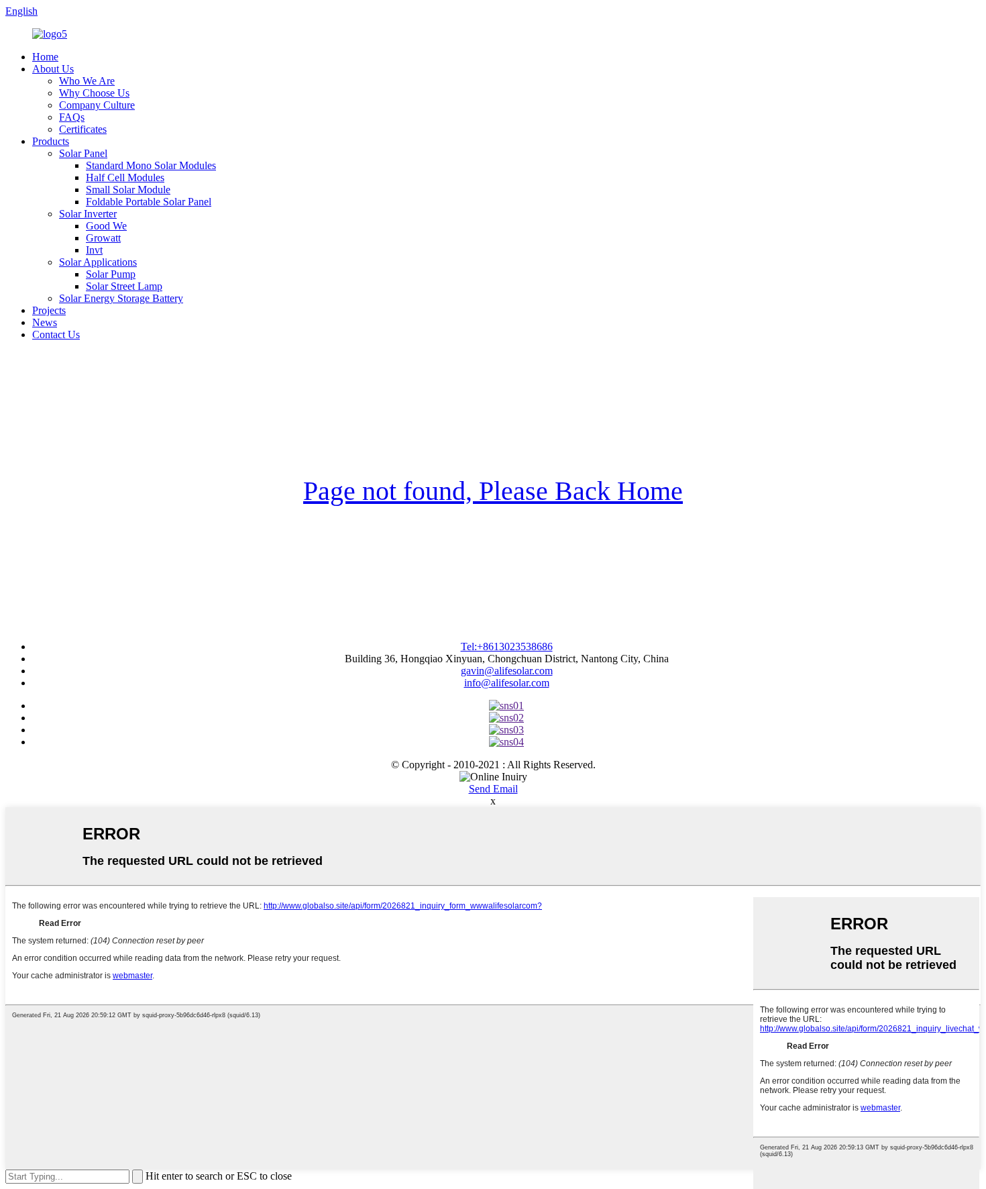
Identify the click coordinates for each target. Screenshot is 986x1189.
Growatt (103, 238)
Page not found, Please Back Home (493, 491)
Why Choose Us (94, 93)
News (44, 322)
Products (50, 141)
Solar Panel (83, 153)
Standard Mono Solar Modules (151, 165)
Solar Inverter (88, 213)
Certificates (83, 129)
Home (45, 56)
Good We (106, 225)
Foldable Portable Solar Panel (148, 201)
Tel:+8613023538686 (507, 646)
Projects (49, 310)
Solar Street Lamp (124, 286)
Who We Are (87, 81)
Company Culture (97, 105)
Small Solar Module (128, 189)
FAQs (72, 117)
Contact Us (56, 334)
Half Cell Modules (125, 177)
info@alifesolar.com (506, 682)
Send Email (493, 788)
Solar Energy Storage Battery (121, 298)
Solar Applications (98, 262)
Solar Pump (110, 274)
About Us (53, 68)
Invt (94, 250)
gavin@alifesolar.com (507, 670)
